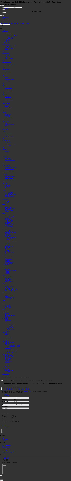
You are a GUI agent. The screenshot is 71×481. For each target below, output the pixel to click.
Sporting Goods (5, 318)
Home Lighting (7, 242)
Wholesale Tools (5, 42)
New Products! (5, 31)
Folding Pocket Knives (6, 284)
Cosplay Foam (7, 269)
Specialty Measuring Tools (9, 124)
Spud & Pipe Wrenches (9, 210)
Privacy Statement (6, 20)
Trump (6, 41)
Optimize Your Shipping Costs (8, 452)
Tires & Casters (5, 183)
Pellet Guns (11, 327)
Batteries (6, 229)
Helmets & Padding (8, 337)
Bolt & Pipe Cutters (8, 88)
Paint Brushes (7, 247)
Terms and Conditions (27, 391)
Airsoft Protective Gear (11, 216)
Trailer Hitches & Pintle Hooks (10, 194)
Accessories (7, 54)
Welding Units (7, 202)
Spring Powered (8, 225)
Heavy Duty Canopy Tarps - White (13, 350)
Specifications (6, 395)
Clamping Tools (5, 77)
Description (6, 394)
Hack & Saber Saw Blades (9, 48)
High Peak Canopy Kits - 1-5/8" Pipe (13, 346)
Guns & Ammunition (8, 361)
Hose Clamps (7, 115)
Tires (5, 187)
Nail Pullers (7, 151)
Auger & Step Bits (8, 97)
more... (3, 51)
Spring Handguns (10, 226)
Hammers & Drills (8, 145)
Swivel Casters (7, 186)
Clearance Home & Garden (12, 34)
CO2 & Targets (9, 217)
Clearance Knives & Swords (12, 35)
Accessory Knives (5, 266)
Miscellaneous (5, 129)
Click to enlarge (4, 390)
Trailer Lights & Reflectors (9, 196)
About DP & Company (6, 445)
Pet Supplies (7, 369)
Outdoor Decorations (8, 259)
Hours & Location (5, 457)
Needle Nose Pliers (8, 135)
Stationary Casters (8, 185)
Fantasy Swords (8, 305)
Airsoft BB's (7, 218)
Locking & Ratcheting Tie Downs (11, 64)
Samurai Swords (8, 307)
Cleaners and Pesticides (9, 231)
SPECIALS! (4, 32)
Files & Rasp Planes (8, 47)
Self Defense (4, 312)
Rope (6, 249)
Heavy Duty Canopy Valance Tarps (11, 351)
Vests (6, 340)
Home (3, 30)
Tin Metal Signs (5, 354)
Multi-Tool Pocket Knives (9, 288)
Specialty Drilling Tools (9, 99)
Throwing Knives (5, 310)
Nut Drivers (7, 170)
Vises (6, 81)
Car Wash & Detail (8, 55)
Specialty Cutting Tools (9, 90)
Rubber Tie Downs (8, 65)
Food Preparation (8, 235)
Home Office (7, 243)
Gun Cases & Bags (8, 336)
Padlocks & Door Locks (9, 246)
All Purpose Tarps (8, 348)
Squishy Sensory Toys (9, 370)
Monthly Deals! (7, 40)
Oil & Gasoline (7, 366)
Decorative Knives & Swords (7, 276)
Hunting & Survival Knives (9, 298)
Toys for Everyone (8, 371)
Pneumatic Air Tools (6, 140)
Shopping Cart (5, 439)
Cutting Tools (4, 85)
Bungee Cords (7, 63)
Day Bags (6, 334)
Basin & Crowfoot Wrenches (10, 208)
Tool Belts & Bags (8, 72)
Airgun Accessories (12, 324)
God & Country (7, 359)
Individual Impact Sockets (9, 169)
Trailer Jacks (7, 195)
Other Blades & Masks (9, 281)
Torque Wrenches (8, 211)
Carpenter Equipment (6, 69)
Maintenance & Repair (9, 58)
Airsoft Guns (4, 214)
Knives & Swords (5, 264)
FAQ (3, 18)
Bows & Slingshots (10, 329)
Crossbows (9, 330)
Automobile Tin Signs (8, 355)
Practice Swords (8, 306)
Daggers (6, 296)
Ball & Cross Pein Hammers (10, 176)
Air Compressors (8, 142)
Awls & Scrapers (8, 87)
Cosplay (4, 267)
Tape (5, 253)
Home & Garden (5, 228)
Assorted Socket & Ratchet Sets (10, 167)
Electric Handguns (10, 220)
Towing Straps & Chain (9, 192)
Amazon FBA (4, 450)
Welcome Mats (7, 261)
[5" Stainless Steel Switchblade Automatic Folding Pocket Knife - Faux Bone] (14, 23)
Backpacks (7, 333)
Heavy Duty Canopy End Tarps (10, 352)
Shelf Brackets (7, 251)
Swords (3, 303)
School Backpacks (8, 250)
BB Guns (10, 326)
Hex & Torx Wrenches (9, 209)
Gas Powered (7, 222)
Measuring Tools (5, 121)
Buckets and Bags (8, 230)
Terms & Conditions (6, 447)
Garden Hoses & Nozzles (11, 237)
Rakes (8, 239)
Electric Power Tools (6, 103)
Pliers (3, 131)
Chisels (6, 177)
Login (4, 9)
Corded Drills (7, 105)
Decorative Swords (8, 279)
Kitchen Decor (7, 258)
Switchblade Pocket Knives (7, 376)
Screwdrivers (4, 156)
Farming (6, 357)
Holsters (6, 338)
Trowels (6, 73)
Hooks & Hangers (8, 114)
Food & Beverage (8, 358)
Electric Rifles (9, 221)
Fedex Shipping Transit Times (8, 449)
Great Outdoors (7, 360)
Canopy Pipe (7, 347)
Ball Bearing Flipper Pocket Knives (11, 289)
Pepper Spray (7, 316)
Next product (6, 427)
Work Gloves (7, 254)
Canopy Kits (7, 344)
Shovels (8, 240)
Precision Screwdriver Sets (10, 160)
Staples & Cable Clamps (9, 252)
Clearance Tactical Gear (11, 36)
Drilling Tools (4, 94)
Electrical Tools (7, 233)
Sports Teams (7, 367)
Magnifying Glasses (8, 244)
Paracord (6, 339)
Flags (6, 257)
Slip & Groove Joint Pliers (9, 136)
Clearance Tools (10, 38)
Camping (6, 321)
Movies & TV (7, 365)
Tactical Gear (4, 332)
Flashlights (7, 234)
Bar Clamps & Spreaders (9, 79)
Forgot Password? (5, 8)
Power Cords (7, 248)
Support (2, 15)
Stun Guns (6, 317)
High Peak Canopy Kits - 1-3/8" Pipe (13, 345)
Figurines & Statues (8, 256)
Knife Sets (6, 287)
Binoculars (7, 319)
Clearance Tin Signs (10, 37)
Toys (3, 368)
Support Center (5, 17)
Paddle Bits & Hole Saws (9, 98)
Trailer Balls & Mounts (9, 193)
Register (4, 12)
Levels (6, 123)
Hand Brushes (7, 49)
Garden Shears (9, 238)
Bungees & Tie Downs (6, 62)
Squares (6, 125)
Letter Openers (7, 280)
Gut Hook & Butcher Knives (10, 297)
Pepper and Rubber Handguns (10, 315)
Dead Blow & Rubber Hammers (10, 179)
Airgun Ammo (11, 325)
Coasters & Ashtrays (8, 255)
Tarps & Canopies (5, 341)
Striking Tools (4, 174)
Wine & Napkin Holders (9, 263)
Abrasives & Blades (6, 44)
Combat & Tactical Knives (9, 295)
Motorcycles (7, 364)
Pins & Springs (7, 116)
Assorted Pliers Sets (8, 133)
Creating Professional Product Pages (9, 451)
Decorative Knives (8, 278)
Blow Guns (9, 328)
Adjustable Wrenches (8, 207)
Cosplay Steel (7, 272)
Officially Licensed (8, 223)
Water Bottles (7, 331)
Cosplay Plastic (7, 271)
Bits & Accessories (8, 158)
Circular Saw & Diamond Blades (11, 45)
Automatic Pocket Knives (9, 286)
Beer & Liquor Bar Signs (9, 356)
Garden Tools (7, 236)
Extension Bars (7, 168)
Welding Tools (5, 199)
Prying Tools (4, 149)
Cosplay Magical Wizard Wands (10, 270)
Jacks (6, 57)
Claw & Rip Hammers (9, 178)
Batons (6, 314)
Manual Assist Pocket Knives (10, 290)
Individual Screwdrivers (9, 159)
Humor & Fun (7, 362)
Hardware (4, 112)
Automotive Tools (5, 53)
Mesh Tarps (7, 353)
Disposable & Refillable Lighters (10, 232)
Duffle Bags (7, 335)
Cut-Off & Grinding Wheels (9, 46)
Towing (3, 190)
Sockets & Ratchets (6, 165)
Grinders (6, 106)
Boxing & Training (8, 320)
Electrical (6, 56)
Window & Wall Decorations (10, 262)
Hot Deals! (6, 39)
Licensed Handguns (10, 224)
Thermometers (7, 260)
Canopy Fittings (7, 343)
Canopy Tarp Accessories (9, 342)
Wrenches (4, 205)
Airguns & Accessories (11, 323)
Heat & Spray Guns (8, 107)
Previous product (7, 426)
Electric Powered (8, 219)
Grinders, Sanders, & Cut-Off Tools (11, 144)
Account (2, 5)
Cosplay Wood (7, 273)
